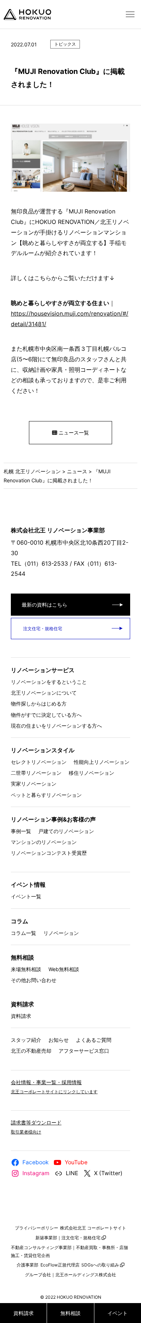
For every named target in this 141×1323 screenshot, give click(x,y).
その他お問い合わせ (33, 980)
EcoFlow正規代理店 (60, 1265)
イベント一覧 (26, 896)
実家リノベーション (33, 784)
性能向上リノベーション (101, 762)
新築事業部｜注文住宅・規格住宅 (68, 1237)
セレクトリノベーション (39, 762)
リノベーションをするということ (49, 682)
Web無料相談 (63, 969)
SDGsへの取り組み (100, 1265)
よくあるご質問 (93, 1040)
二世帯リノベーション (36, 773)
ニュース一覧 (73, 432)
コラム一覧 (23, 933)
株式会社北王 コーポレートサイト (93, 1228)
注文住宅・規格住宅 (42, 628)
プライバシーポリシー (36, 1228)
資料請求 (21, 1016)
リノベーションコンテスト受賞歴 (49, 853)
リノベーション (61, 933)
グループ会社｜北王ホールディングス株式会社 (70, 1274)
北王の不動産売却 (31, 1051)
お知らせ (58, 1040)
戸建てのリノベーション (66, 831)
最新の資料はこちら (44, 605)
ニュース (77, 471)
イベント (117, 1313)
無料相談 (70, 1313)
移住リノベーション (91, 773)
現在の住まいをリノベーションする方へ (56, 726)
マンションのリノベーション (44, 842)
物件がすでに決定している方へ (46, 715)
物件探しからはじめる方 (39, 703)
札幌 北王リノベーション (32, 471)
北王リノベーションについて (44, 693)
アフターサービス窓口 (84, 1051)
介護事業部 (27, 1265)
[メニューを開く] (130, 14)
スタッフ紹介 (26, 1040)
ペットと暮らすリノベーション (46, 795)
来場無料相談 (26, 969)
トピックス (65, 44)
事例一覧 (21, 831)
